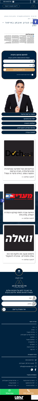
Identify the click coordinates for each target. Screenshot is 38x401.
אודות (33, 330)
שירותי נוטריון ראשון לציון (26, 128)
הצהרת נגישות (31, 347)
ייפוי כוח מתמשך (29, 119)
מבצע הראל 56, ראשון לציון (26, 363)
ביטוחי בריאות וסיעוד (28, 114)
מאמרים (32, 345)
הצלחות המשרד (30, 340)
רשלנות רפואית (29, 123)
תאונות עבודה (30, 132)
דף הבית (34, 16)
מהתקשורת (31, 342)
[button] (35, 21)
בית (34, 327)
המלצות (32, 337)
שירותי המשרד (31, 332)
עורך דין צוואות (12, 385)
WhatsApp (9, 393)
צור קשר (32, 349)
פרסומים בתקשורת (23, 16)
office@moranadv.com (27, 366)
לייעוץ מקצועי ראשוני (11, 6)
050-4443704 (29, 360)
